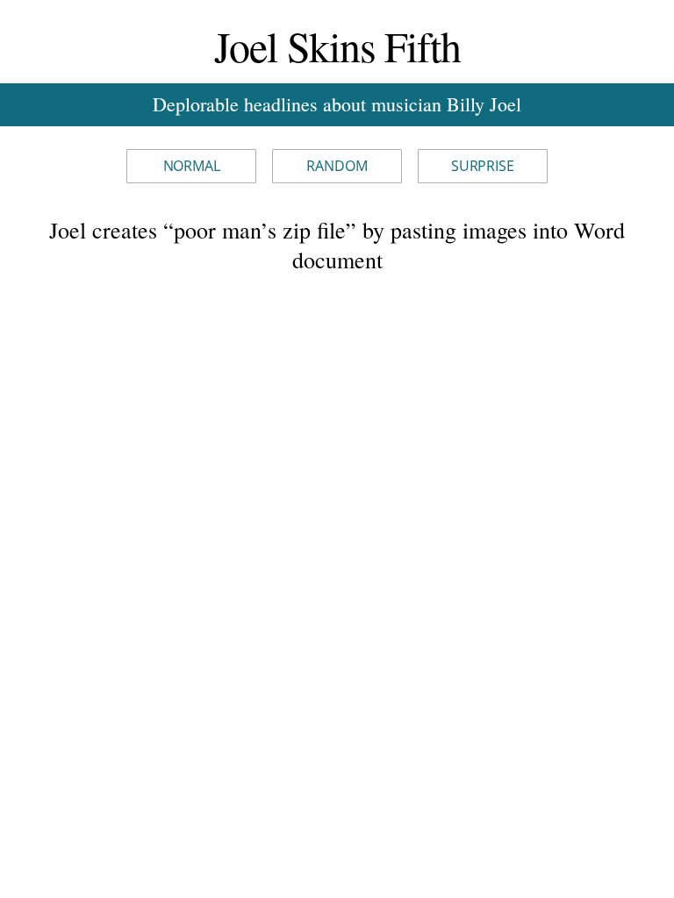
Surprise (482, 165)
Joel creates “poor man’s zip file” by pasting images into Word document (337, 244)
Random (336, 165)
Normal (191, 165)
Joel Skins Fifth (337, 46)
